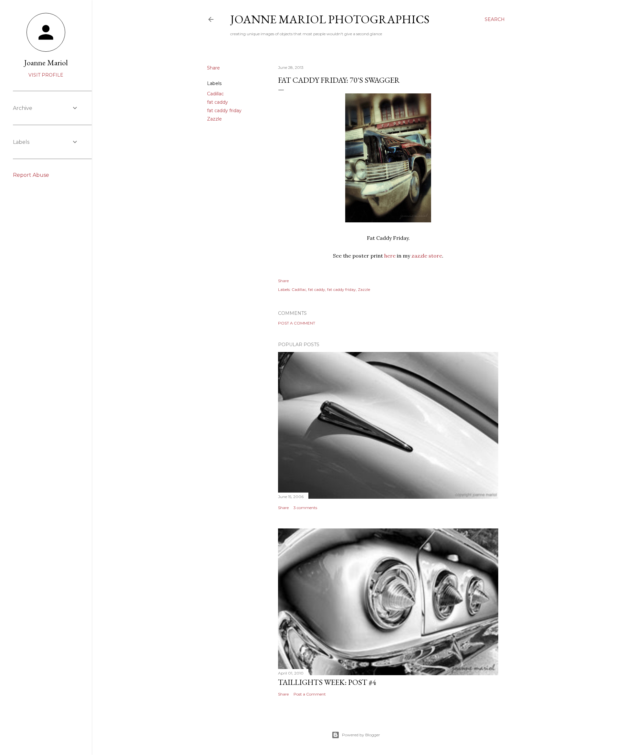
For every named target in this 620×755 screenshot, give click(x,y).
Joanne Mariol (46, 63)
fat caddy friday (224, 110)
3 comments (305, 507)
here (390, 255)
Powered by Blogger (361, 734)
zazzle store (426, 255)
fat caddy (217, 102)
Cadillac (215, 94)
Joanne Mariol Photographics (329, 19)
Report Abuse (31, 175)
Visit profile (45, 75)
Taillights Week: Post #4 (327, 682)
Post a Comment (296, 323)
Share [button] (213, 68)
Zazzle (214, 119)
